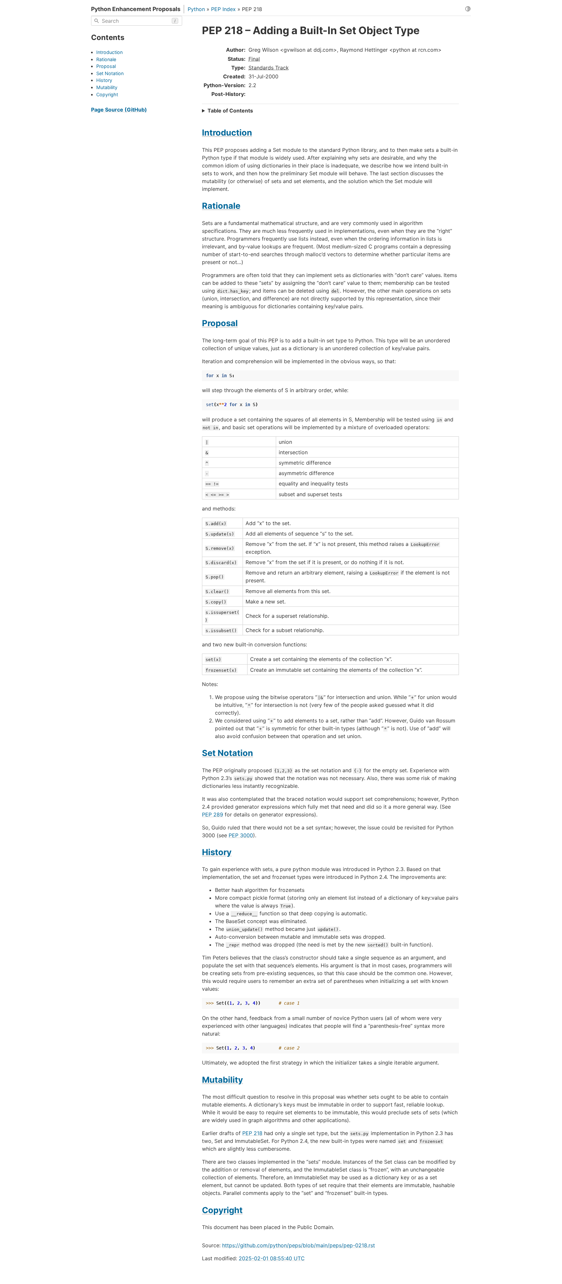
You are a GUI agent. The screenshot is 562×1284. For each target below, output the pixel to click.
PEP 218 (252, 1133)
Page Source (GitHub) (119, 109)
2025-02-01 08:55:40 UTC (272, 1258)
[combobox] (136, 21)
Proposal (106, 66)
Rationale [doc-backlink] (221, 206)
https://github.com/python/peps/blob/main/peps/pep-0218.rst (298, 1245)
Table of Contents (230, 110)
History (104, 80)
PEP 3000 (241, 835)
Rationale (106, 59)
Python (196, 9)
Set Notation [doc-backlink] (227, 753)
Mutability (106, 87)
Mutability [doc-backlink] (222, 1080)
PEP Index (223, 9)
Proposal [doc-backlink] (220, 323)
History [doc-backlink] (217, 852)
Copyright (107, 94)
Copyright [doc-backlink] (222, 1210)
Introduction (109, 52)
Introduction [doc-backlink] (227, 132)
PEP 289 (212, 814)
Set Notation (110, 73)
